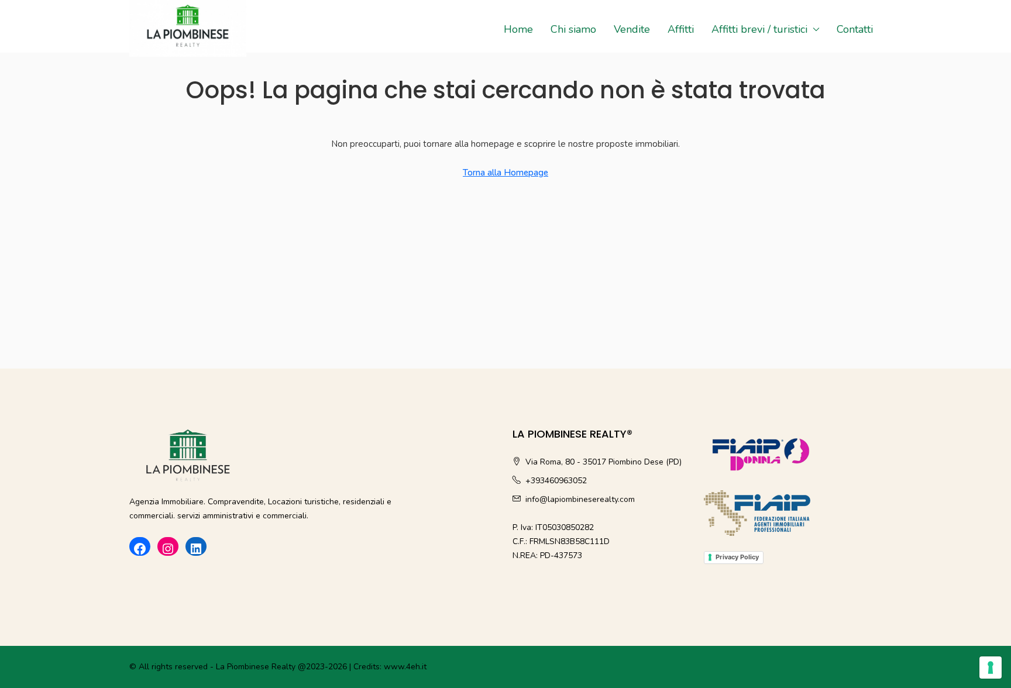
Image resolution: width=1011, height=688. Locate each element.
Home (518, 29)
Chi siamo (573, 29)
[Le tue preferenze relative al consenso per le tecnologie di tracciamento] (990, 667)
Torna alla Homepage (505, 172)
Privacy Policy (737, 557)
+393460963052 (556, 480)
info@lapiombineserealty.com (580, 499)
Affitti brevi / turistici (759, 29)
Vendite (632, 29)
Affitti (681, 29)
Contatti (855, 29)
